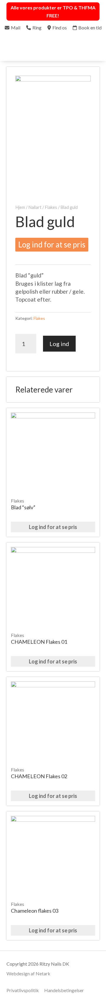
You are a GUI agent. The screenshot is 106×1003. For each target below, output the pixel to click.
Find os (59, 27)
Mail (15, 27)
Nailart (35, 207)
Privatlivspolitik (22, 990)
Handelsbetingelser (64, 990)
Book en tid (90, 27)
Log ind (59, 343)
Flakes (51, 207)
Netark (43, 973)
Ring (37, 27)
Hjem (20, 207)
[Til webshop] (95, 48)
